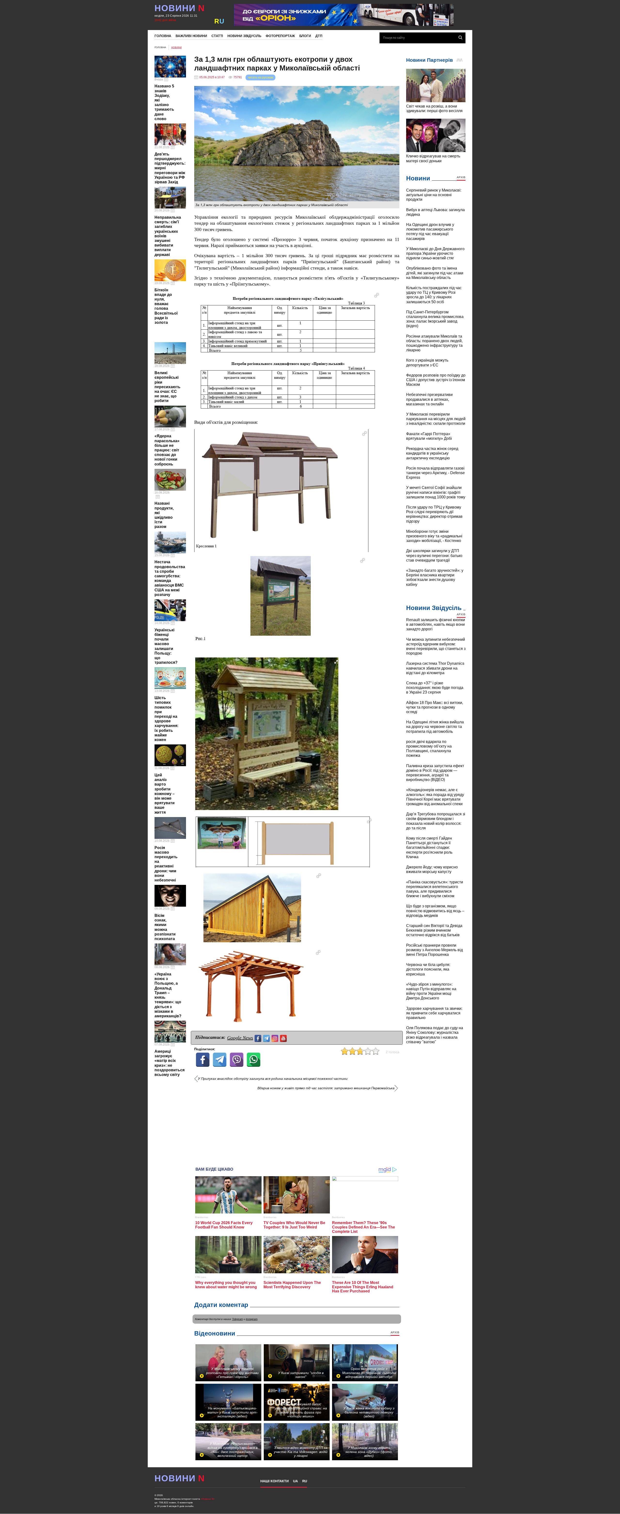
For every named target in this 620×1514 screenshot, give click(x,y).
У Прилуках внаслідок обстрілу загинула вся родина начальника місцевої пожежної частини (273, 1079)
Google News (240, 1037)
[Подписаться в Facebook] (258, 1038)
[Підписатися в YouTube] (284, 1038)
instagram (251, 1319)
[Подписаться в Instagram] (275, 1038)
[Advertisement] (296, 1127)
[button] (376, 295)
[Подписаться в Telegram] (267, 1038)
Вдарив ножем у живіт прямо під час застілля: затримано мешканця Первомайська (326, 1088)
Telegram (237, 1319)
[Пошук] (460, 37)
